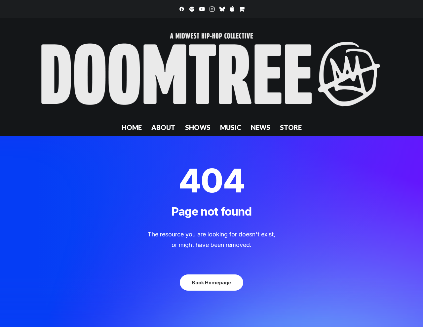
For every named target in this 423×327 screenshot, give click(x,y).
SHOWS (198, 127)
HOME (132, 127)
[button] (181, 9)
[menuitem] (181, 9)
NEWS (260, 127)
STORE (291, 127)
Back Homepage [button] (211, 282)
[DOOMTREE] (211, 68)
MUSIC (230, 127)
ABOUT (163, 127)
